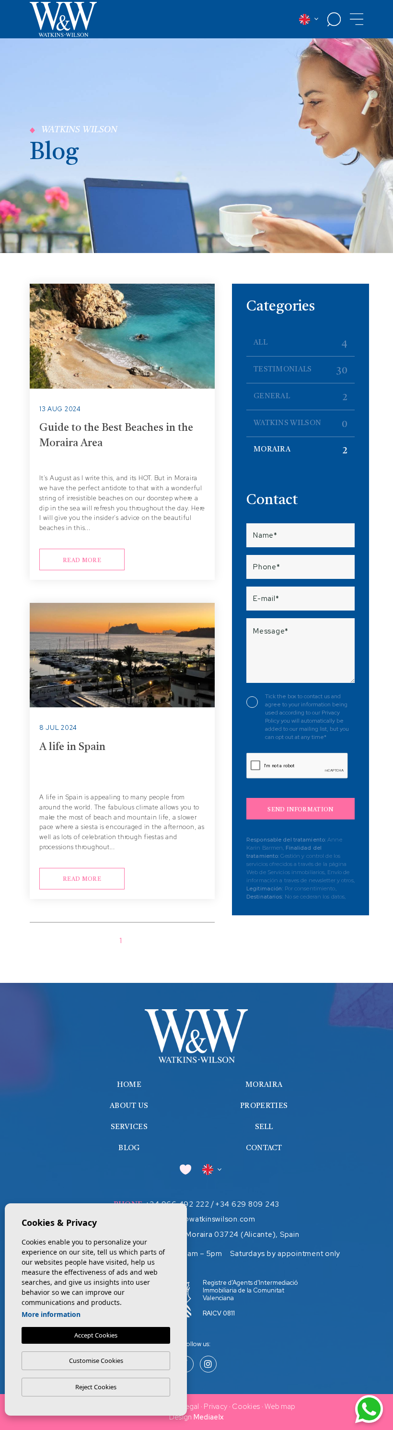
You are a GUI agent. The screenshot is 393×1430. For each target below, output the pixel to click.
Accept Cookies (95, 1335)
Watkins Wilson (300, 424)
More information (51, 1314)
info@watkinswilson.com (212, 1219)
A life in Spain (72, 747)
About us (129, 1106)
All (300, 344)
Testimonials (300, 371)
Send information (300, 810)
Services (129, 1127)
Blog (128, 1148)
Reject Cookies (95, 1387)
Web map (280, 1406)
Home (129, 1085)
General (300, 398)
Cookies (246, 1406)
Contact (264, 1148)
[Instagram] (208, 1365)
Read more (82, 561)
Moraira (300, 451)
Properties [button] (264, 1106)
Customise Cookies (96, 1360)
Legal (190, 1406)
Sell (264, 1127)
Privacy (215, 1406)
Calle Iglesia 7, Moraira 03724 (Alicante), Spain (217, 1234)
